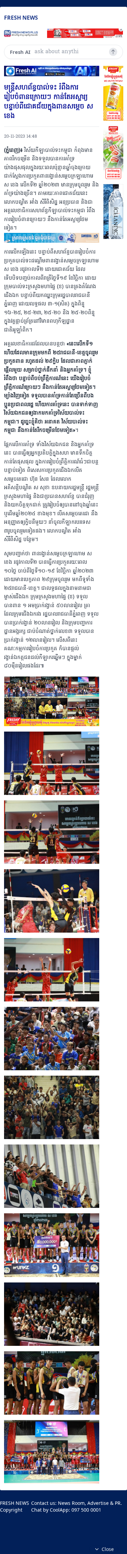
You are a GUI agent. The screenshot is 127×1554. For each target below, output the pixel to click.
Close (108, 1549)
